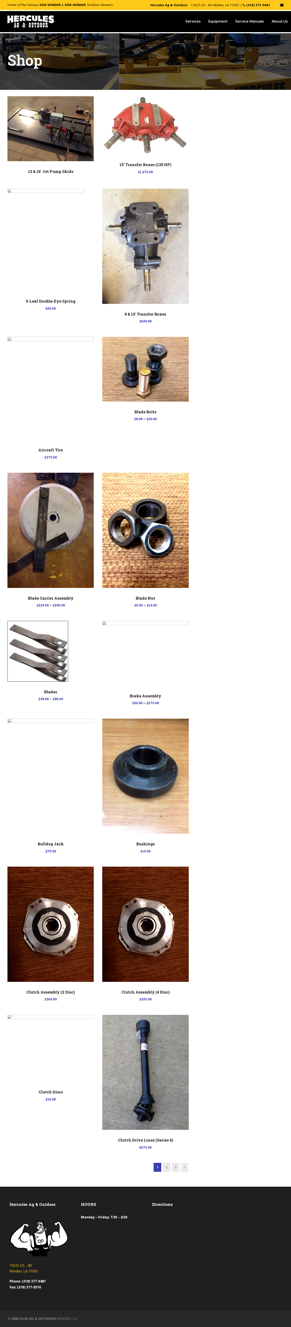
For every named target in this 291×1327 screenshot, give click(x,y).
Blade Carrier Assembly (50, 598)
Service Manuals (249, 21)
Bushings (145, 843)
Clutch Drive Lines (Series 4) (145, 1140)
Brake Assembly (145, 695)
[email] (282, 5)
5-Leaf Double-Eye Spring (50, 301)
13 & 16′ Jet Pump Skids (50, 171)
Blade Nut (145, 598)
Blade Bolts (145, 411)
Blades (50, 691)
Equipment (218, 21)
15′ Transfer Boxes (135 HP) (145, 164)
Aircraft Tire (50, 449)
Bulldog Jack (51, 843)
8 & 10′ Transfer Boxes (145, 314)
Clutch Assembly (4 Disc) (145, 992)
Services (193, 21)
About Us (280, 21)
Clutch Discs (51, 1091)
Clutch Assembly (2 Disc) (50, 992)
